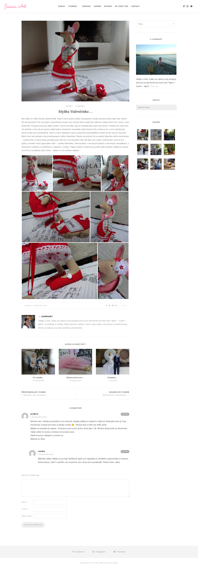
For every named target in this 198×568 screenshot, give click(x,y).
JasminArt (47, 316)
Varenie (97, 6)
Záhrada (86, 6)
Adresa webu (27, 516)
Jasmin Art (15, 6)
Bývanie (108, 6)
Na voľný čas (121, 6)
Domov (61, 6)
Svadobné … (112, 377)
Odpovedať (125, 414)
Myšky (69, 106)
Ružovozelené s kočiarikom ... (115, 395)
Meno (24, 502)
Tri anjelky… (38, 377)
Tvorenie (72, 6)
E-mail (25, 509)
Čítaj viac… (155, 86)
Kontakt (135, 6)
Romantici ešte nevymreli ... (35, 395)
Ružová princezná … (75, 377)
